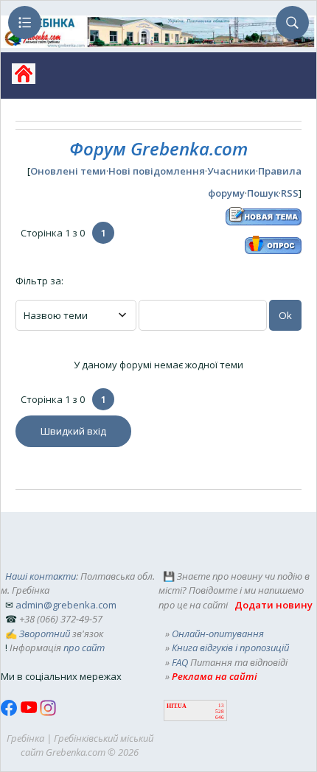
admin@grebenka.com (65, 604)
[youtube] (30, 712)
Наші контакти (40, 576)
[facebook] (10, 712)
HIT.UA (177, 706)
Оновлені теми (68, 171)
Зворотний (44, 633)
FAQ (180, 662)
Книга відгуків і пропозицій (230, 647)
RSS (290, 193)
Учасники (231, 171)
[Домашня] (18, 78)
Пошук (263, 193)
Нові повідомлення (156, 171)
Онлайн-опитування (218, 633)
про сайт (84, 647)
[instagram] (48, 712)
